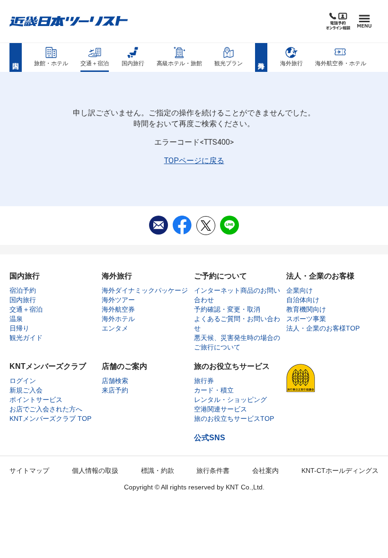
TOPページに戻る (194, 160)
